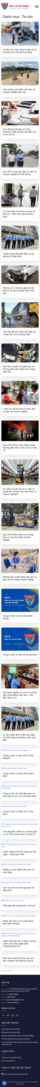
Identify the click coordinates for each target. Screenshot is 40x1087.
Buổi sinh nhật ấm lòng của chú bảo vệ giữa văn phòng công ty (18, 959)
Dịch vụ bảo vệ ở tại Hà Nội (10, 1029)
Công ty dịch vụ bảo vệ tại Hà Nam (20, 654)
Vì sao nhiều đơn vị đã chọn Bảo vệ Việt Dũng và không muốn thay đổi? (19, 737)
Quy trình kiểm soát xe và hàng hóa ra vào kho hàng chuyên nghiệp (18, 537)
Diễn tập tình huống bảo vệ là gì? (19, 905)
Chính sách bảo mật (8, 1061)
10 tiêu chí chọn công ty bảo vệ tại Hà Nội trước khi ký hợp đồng (19, 50)
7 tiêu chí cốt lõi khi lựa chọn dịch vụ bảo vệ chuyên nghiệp (19, 410)
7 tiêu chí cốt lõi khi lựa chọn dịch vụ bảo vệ (15, 1039)
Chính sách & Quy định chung (11, 1057)
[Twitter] (8, 1015)
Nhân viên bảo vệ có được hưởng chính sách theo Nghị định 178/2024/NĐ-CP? (19, 944)
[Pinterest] (17, 1015)
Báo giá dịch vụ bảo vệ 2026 (10, 1032)
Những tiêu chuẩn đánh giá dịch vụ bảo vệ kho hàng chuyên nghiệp (20, 578)
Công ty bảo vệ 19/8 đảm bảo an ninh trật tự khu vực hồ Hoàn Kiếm (20, 794)
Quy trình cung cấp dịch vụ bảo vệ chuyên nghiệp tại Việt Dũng (19, 172)
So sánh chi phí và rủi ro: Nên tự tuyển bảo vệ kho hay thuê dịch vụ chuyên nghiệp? (19, 491)
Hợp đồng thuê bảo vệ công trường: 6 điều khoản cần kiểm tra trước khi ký (19, 132)
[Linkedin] (12, 1015)
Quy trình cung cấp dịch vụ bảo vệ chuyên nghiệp (17, 1035)
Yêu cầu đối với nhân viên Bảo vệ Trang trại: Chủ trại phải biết (19, 333)
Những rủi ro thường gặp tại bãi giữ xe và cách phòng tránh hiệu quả (18, 290)
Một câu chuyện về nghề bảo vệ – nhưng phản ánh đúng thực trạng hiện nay (19, 369)
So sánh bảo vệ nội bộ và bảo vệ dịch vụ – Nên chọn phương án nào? (19, 214)
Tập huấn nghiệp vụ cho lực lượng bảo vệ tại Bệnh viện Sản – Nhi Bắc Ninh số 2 (20, 695)
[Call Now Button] (4, 1083)
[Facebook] (3, 1015)
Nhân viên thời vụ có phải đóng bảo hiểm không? (18, 922)
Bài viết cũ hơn (6, 971)
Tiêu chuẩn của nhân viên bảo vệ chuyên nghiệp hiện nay (19, 90)
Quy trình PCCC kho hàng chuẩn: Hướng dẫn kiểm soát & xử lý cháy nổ (20, 448)
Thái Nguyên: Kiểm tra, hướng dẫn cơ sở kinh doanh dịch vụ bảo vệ (20, 832)
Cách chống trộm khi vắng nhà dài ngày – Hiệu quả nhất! (19, 853)
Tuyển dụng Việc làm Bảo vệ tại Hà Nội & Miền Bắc (18, 255)
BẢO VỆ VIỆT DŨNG (8, 1082)
